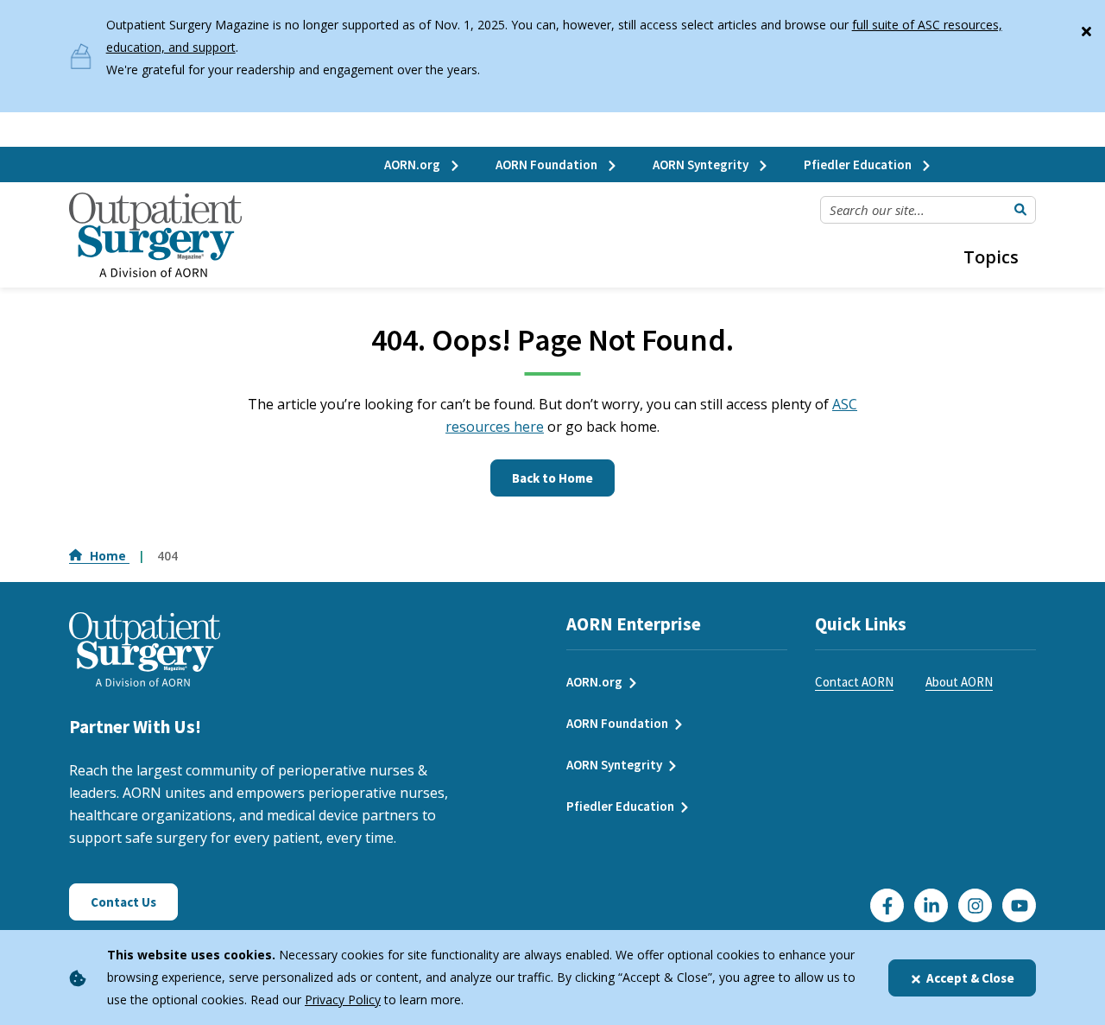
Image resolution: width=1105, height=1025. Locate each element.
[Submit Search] (1020, 210)
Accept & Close (970, 978)
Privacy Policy (343, 999)
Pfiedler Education (859, 164)
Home (109, 555)
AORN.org (413, 164)
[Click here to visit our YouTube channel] (1019, 905)
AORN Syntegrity (702, 164)
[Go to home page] (155, 235)
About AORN (959, 682)
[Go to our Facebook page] (887, 905)
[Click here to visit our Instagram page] (975, 905)
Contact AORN (854, 682)
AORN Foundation (548, 164)
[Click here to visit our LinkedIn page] (931, 905)
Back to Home (552, 478)
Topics (991, 257)
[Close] (1086, 27)
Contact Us (123, 902)
